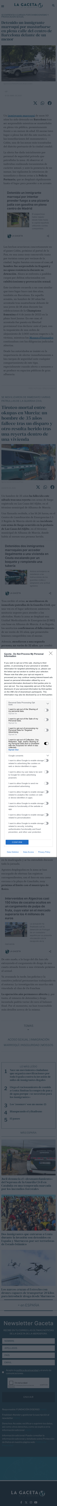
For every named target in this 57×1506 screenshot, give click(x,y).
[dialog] (28, 753)
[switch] (46, 710)
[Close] (51, 654)
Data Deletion (13, 852)
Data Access (28, 852)
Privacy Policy (44, 852)
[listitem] (28, 703)
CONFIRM (17, 842)
